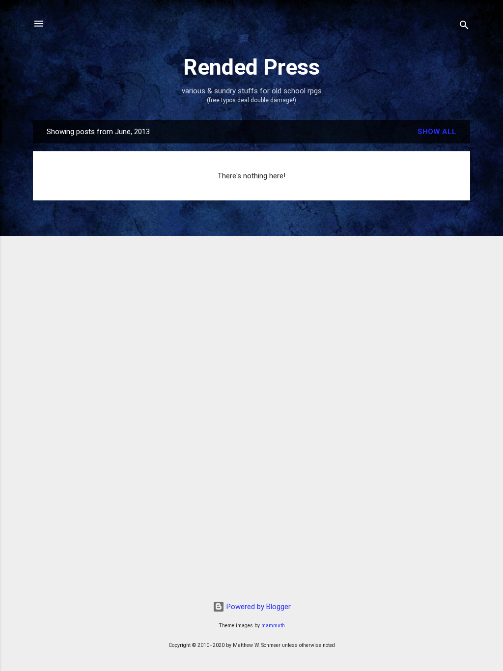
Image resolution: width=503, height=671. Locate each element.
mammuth (273, 625)
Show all (437, 131)
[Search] (464, 27)
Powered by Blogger (257, 606)
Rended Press (251, 67)
